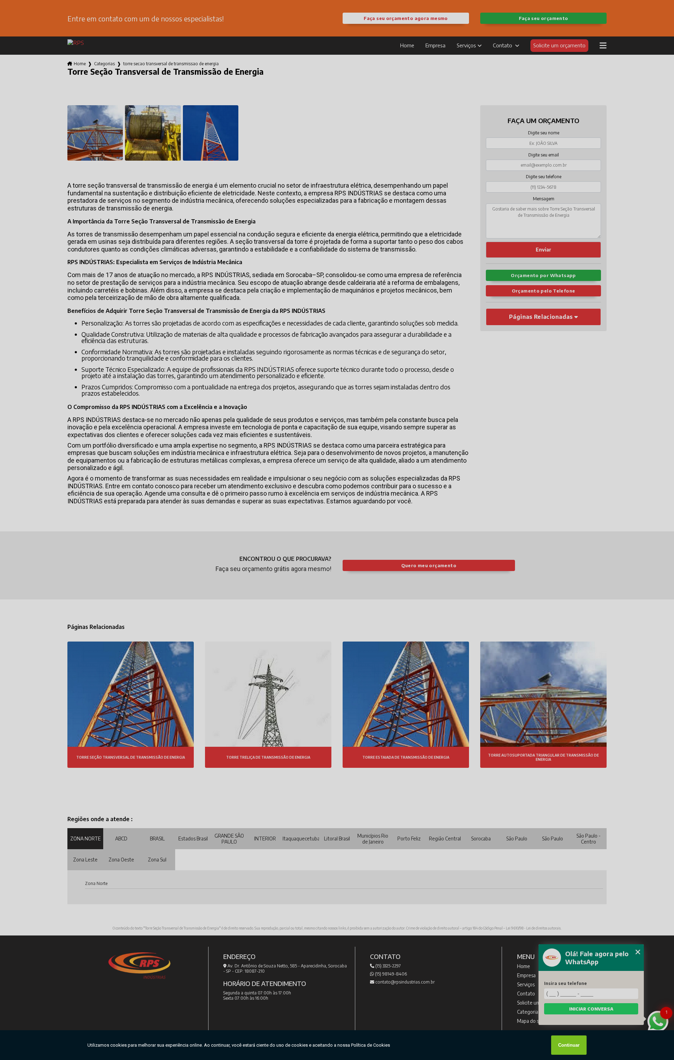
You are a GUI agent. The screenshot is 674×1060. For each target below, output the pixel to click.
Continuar (569, 1045)
